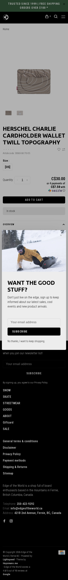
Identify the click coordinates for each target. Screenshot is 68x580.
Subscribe (20, 331)
